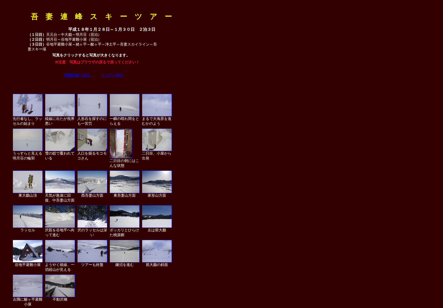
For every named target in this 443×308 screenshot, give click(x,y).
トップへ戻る (112, 75)
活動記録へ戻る (79, 75)
